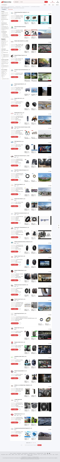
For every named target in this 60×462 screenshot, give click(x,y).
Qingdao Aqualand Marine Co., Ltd (20, 84)
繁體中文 (13, 454)
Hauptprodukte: (13, 15)
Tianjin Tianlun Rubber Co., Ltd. (19, 184)
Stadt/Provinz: (13, 18)
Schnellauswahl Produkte (40, 453)
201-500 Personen (4, 65)
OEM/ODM (4, 33)
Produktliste (4, 9)
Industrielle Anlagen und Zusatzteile (4, 15)
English (7, 454)
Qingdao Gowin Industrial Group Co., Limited (21, 155)
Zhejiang (3, 72)
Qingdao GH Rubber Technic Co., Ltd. (20, 55)
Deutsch (25, 454)
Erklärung (14, 453)
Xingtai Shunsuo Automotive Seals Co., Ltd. (21, 213)
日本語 (16, 454)
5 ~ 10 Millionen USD (5, 54)
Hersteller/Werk (4, 26)
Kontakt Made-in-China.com (32, 453)
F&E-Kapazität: (13, 118)
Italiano (32, 454)
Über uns (11, 453)
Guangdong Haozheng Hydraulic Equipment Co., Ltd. (23, 428)
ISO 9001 (3, 43)
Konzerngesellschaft (5, 27)
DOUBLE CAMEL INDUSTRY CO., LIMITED (21, 40)
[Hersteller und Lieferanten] (6, 2)
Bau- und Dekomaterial (4, 19)
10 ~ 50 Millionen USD (4, 53)
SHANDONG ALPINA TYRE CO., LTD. (20, 356)
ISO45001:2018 (4, 44)
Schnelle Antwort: (13, 31)
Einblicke (45, 453)
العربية (41, 454)
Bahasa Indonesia (30, 455)
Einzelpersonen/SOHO (5, 28)
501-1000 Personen (4, 66)
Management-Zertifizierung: (15, 134)
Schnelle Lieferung (5, 35)
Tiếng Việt (56, 454)
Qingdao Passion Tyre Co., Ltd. (19, 413)
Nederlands (44, 454)
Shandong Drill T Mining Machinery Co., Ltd (21, 227)
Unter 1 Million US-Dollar (4, 51)
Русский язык (35, 454)
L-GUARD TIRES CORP (18, 399)
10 (31, 442)
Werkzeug (4, 16)
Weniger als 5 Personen (4, 64)
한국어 (39, 454)
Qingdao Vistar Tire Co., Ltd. (19, 327)
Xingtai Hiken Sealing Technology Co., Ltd (21, 170)
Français (19, 454)
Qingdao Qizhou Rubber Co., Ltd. (19, 198)
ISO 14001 (3, 42)
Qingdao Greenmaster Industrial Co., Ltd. (21, 284)
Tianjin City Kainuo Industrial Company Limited (22, 127)
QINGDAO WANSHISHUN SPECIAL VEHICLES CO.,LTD (23, 241)
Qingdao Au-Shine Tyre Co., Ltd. (19, 342)
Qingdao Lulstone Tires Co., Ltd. (19, 256)
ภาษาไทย (50, 454)
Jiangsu (3, 74)
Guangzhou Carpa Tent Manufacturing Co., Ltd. (22, 69)
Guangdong (4, 71)
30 (33, 442)
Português (28, 454)
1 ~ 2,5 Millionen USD (5, 56)
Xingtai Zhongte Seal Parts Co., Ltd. (20, 313)
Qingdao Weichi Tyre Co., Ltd (19, 112)
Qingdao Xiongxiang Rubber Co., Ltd (20, 370)
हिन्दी (47, 454)
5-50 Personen (4, 61)
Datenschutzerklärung (25, 453)
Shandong (4, 73)
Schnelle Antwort (4, 34)
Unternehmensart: (13, 116)
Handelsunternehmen (4, 25)
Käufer (45, 4)
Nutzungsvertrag (19, 453)
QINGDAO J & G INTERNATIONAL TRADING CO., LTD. (23, 385)
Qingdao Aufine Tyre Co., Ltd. (19, 98)
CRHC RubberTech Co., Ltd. (18, 141)
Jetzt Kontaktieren (15, 21)
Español (22, 454)
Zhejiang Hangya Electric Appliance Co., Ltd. (21, 12)
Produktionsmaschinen (4, 13)
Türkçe (53, 454)
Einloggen (57, 2)
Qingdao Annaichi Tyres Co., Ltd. (19, 299)
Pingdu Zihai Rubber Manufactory (20, 26)
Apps (53, 4)
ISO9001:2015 (4, 41)
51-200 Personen (5, 62)
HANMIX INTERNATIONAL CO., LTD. (20, 270)
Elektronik (4, 18)
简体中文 (10, 454)
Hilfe (49, 4)
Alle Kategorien (4, 4)
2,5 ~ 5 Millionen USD (5, 55)
